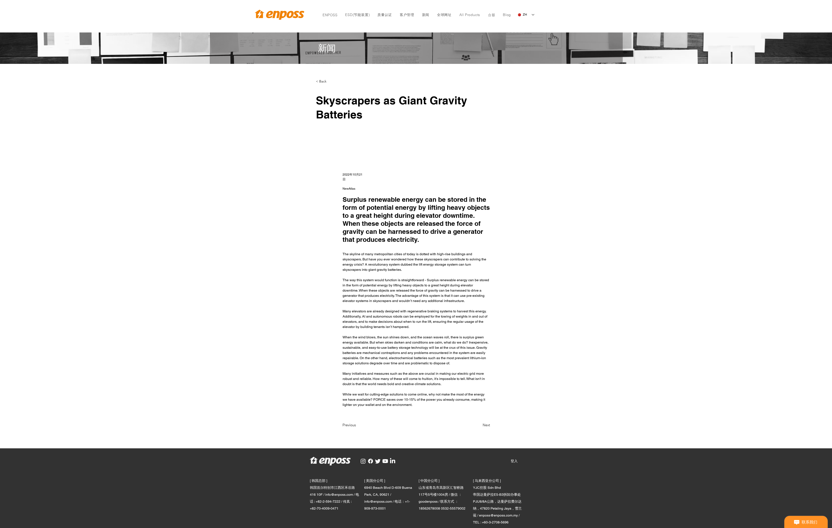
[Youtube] (385, 461)
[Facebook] (370, 461)
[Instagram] (363, 461)
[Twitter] (378, 461)
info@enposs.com (339, 494)
